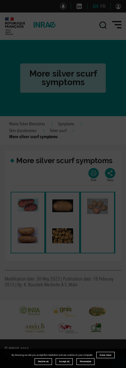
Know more (105, 355)
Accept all (64, 361)
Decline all (43, 361)
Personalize (85, 361)
